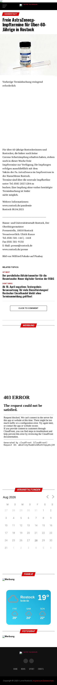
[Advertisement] (28, 119)
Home (15, 668)
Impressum (38, 681)
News (23, 668)
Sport (31, 668)
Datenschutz (48, 681)
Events (41, 668)
